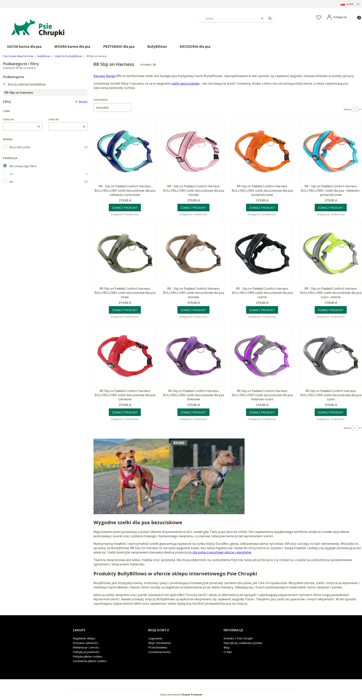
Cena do (53, 119)
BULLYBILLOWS (19, 147)
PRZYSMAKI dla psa (118, 46)
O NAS (228, 652)
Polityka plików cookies (87, 656)
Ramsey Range (104, 76)
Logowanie (155, 638)
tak (11, 174)
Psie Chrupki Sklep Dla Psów (18, 56)
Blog (226, 647)
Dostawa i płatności (85, 643)
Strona (347, 109)
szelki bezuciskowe (185, 83)
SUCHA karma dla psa (24, 46)
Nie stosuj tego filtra (22, 166)
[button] (270, 18)
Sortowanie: (101, 99)
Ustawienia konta (159, 652)
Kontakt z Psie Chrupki (238, 638)
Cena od (8, 119)
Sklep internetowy (181, 694)
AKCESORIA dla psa (195, 46)
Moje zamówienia (159, 643)
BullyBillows (157, 46)
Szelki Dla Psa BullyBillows (68, 56)
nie (11, 181)
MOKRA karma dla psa (72, 46)
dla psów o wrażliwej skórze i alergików (222, 552)
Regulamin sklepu (84, 638)
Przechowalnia (157, 647)
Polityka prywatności (86, 652)
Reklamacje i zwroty (86, 647)
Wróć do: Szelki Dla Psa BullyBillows (27, 84)
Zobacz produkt (125, 207)
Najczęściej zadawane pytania (243, 643)
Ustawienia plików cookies (90, 661)
